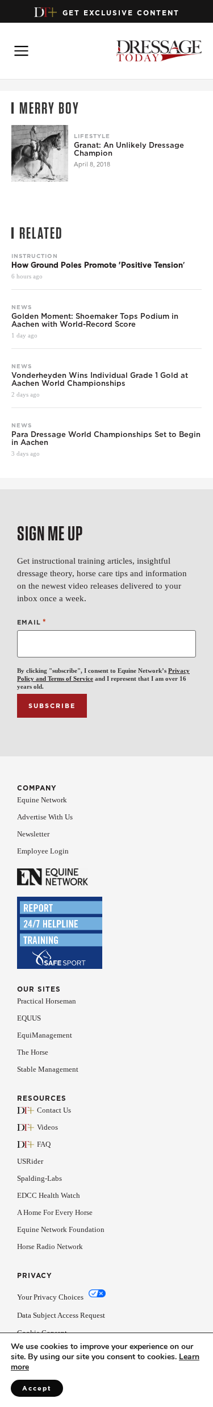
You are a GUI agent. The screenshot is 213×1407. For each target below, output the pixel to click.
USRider (30, 1161)
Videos (47, 1127)
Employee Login (43, 851)
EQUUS (29, 1018)
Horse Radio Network (50, 1246)
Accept (37, 1388)
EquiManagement (44, 1035)
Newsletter (33, 834)
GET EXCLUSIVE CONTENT (120, 13)
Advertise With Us (45, 817)
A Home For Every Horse (55, 1212)
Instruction (34, 256)
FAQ (44, 1144)
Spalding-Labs (39, 1178)
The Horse (32, 1052)
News (21, 307)
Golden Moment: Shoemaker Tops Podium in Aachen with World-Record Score (94, 320)
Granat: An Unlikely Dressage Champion (129, 149)
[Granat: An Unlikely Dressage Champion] (39, 153)
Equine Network (42, 800)
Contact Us (54, 1110)
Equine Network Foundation (61, 1229)
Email (32, 622)
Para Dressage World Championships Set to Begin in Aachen (106, 439)
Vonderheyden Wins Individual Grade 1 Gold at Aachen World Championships (99, 380)
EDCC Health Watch (48, 1195)
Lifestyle (92, 136)
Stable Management (47, 1069)
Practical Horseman (46, 1001)
